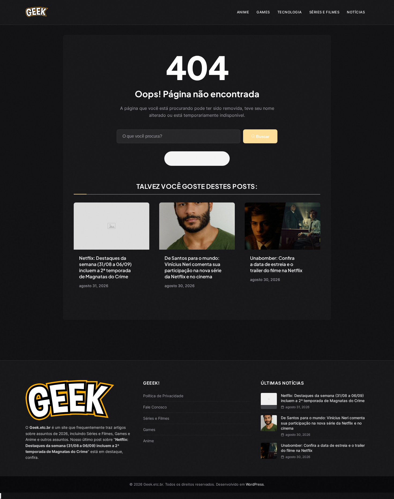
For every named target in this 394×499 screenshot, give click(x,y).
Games (263, 12)
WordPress (255, 484)
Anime (243, 12)
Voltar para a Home (199, 158)
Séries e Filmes (324, 12)
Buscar (262, 136)
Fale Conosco (155, 407)
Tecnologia (289, 12)
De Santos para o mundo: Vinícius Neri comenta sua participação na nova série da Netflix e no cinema (193, 267)
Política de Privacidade (163, 395)
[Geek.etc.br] (36, 14)
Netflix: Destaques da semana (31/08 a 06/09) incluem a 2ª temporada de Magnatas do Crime (105, 267)
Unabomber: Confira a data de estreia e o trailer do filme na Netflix (276, 264)
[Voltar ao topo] (0, 496)
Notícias (356, 12)
